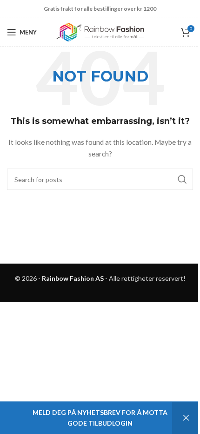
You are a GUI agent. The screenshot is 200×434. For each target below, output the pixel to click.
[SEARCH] (182, 179)
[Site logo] (100, 31)
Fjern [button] (186, 418)
